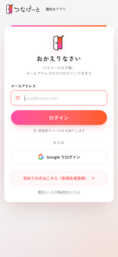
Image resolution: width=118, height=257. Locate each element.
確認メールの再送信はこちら (59, 191)
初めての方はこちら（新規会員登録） (56, 178)
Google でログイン (63, 157)
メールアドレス (23, 85)
